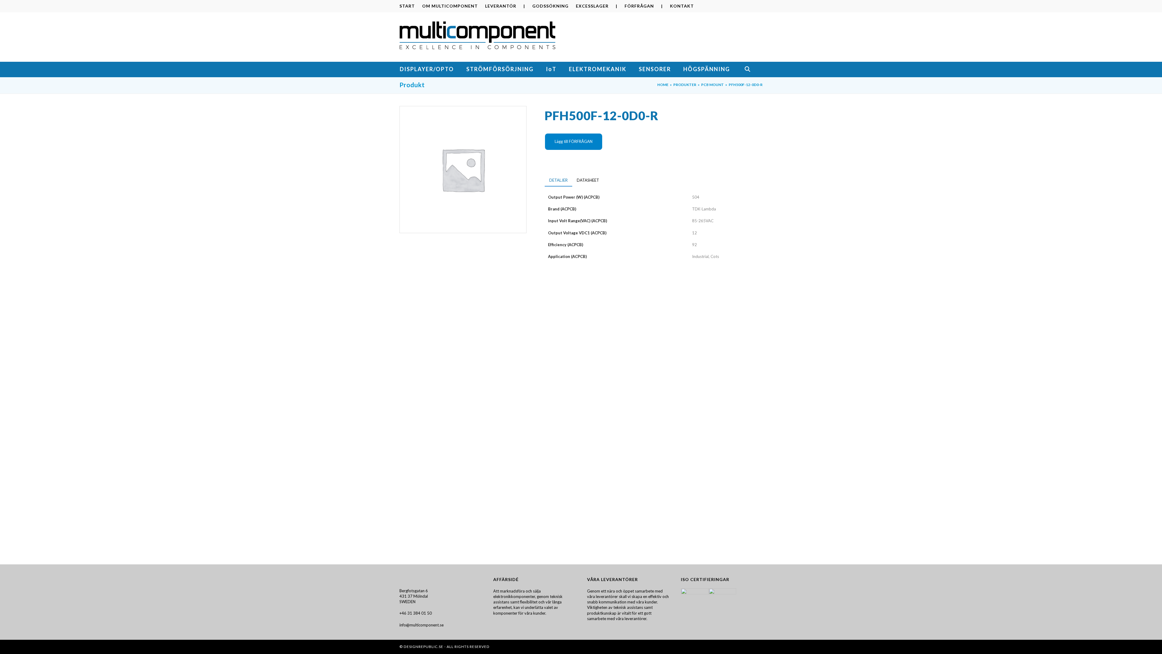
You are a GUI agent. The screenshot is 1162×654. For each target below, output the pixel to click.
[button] (753, 69)
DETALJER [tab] (558, 180)
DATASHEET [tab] (588, 180)
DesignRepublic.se (423, 646)
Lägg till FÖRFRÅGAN (573, 141)
